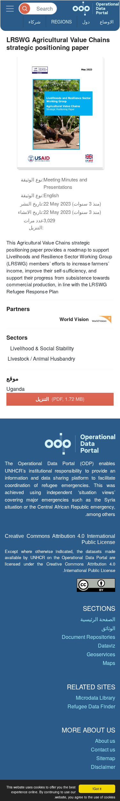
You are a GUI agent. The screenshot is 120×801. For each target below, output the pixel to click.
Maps (109, 663)
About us (105, 740)
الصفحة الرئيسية (97, 619)
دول (86, 21)
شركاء (34, 21)
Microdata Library (95, 697)
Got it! (96, 788)
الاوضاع (107, 21)
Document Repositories (88, 636)
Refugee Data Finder (91, 706)
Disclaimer (103, 766)
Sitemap (105, 758)
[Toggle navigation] (10, 8)
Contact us (103, 749)
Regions (61, 21)
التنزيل (60, 398)
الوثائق (108, 628)
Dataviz (106, 645)
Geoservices (101, 654)
